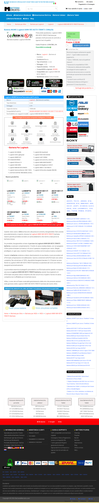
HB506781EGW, (71, 203)
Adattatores (78, 443)
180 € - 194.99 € (83, 474)
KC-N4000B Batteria (40, 416)
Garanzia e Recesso (35, 442)
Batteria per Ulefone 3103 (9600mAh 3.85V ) (79, 278)
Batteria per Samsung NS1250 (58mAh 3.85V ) (79, 265)
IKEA (55, 216)
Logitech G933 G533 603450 (42, 154)
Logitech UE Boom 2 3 (15, 162)
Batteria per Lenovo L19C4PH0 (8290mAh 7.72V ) (80, 223)
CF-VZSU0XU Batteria (16, 411)
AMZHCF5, (70, 201)
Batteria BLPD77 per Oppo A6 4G (76, 358)
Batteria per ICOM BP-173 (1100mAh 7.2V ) (78, 251)
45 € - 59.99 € (6, 474)
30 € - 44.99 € (21, 472)
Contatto (80, 2)
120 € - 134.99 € (47, 474)
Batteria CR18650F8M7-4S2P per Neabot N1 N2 (80, 333)
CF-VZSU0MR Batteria (16, 409)
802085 (55, 69)
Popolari (76, 435)
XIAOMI (26, 214)
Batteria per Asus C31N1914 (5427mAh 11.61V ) (80, 231)
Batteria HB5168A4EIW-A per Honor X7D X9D (79, 360)
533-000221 (44, 111)
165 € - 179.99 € (74, 474)
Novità (76, 438)
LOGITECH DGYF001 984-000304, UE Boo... (21, 172)
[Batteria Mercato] (14, 9)
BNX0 (24, 212)
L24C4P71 (11, 191)
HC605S (40, 212)
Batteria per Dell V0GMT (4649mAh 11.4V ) (78, 218)
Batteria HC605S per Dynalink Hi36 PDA (77, 338)
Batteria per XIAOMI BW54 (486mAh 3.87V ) (78, 233)
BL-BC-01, (91, 206)
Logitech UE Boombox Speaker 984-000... (45, 170)
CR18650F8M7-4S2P (13, 213)
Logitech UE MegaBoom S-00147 (43, 165)
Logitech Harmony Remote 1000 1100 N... (20, 170)
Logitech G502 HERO (15, 165)
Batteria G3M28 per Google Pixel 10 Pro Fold (79, 343)
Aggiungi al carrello (81, 45)
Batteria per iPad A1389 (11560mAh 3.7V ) (78, 238)
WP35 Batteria (39, 406)
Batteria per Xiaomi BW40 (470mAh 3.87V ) (78, 307)
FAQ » (76, 450)
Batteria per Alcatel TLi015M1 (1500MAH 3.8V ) (80, 243)
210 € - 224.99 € (15, 477)
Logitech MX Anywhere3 (41, 152)
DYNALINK (42, 214)
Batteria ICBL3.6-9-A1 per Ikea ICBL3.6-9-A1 (78, 340)
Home (10, 15)
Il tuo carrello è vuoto (74, 9)
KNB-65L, (69, 208)
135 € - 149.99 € (56, 474)
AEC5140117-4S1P (42, 192)
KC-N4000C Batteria (40, 409)
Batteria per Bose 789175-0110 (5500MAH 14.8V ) (80, 241)
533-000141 (59, 111)
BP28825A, (81, 211)
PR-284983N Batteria (86, 409)
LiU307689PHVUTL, (83, 208)
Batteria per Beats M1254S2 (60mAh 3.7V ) (78, 268)
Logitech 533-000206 (15, 152)
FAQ (91, 499)
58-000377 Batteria (63, 409)
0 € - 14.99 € (6, 472)
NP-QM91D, (88, 211)
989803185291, (85, 203)
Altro (27, 19)
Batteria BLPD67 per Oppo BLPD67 (76, 348)
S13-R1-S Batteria (63, 406)
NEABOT (12, 216)
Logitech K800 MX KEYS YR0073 (18, 167)
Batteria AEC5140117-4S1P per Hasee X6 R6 (79, 328)
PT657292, (74, 211)
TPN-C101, (76, 201)
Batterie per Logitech (37, 24)
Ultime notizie (78, 447)
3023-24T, (69, 206)
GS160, (75, 208)
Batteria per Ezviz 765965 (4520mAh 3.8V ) (78, 305)
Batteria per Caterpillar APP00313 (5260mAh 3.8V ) (80, 236)
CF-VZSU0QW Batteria (16, 414)
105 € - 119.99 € (38, 474)
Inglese (75, 501)
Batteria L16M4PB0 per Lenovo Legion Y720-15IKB (80, 350)
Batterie (77, 440)
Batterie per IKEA (31, 313)
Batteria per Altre (20, 24)
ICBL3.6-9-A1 (56, 213)
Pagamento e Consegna (86, 4)
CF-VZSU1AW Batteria (16, 416)
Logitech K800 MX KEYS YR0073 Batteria (71, 24)
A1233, (91, 208)
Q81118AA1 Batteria (86, 411)
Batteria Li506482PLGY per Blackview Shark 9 (79, 353)
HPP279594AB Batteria (86, 414)
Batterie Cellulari (59, 15)
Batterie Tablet (73, 15)
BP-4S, (78, 203)
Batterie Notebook (15, 19)
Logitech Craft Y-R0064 (40, 157)
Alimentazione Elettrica (42, 15)
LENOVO (12, 193)
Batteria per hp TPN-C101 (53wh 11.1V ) (77, 285)
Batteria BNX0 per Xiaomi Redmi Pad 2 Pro (78, 336)
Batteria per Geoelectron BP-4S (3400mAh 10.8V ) (80, 297)
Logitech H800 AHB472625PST (43, 162)
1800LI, (69, 211)
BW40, (91, 203)
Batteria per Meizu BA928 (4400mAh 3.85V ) (79, 256)
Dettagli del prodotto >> (84, 88)
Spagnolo (67, 501)
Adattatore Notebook (23, 15)
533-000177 (51, 111)
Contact (83, 499)
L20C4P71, (76, 206)
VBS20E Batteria (16, 406)
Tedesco (83, 501)
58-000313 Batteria (63, 411)
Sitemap (77, 433)
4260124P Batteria (87, 416)
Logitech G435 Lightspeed (16, 154)
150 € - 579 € (24, 477)
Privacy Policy (34, 433)
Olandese (91, 501)
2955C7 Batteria (63, 414)
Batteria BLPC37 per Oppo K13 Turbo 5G (78, 363)
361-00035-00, (84, 206)
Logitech (51, 24)
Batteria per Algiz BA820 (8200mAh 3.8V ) (78, 275)
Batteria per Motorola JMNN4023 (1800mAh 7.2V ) (80, 288)
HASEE (41, 195)
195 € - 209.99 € (6, 477)
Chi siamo (89, 2)
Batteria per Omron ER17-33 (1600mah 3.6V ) (79, 253)
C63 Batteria (40, 411)
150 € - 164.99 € (65, 474)
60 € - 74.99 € (13, 474)
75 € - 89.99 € (21, 474)
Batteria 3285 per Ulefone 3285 (75, 355)
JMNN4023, (83, 201)
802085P (37, 111)
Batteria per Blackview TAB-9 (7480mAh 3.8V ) (79, 263)
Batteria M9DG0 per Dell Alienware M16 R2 (78, 365)
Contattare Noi (73, 49)
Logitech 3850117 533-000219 (42, 167)
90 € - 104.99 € (29, 474)
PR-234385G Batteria (86, 406)
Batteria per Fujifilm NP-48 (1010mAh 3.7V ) (78, 290)
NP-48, (89, 201)
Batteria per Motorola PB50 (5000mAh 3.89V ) (79, 221)
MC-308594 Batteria (63, 416)
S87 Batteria (40, 414)
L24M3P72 (26, 191)
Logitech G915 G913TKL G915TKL (44, 160)
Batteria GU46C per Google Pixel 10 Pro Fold (79, 345)
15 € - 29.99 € (13, 472)
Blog (32, 19)
